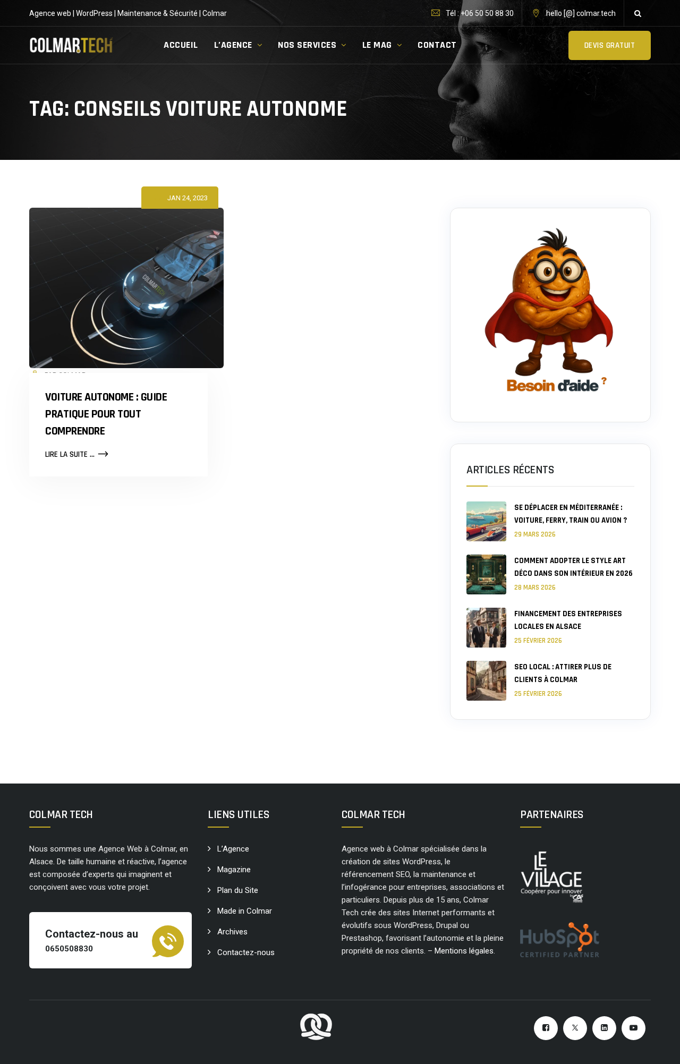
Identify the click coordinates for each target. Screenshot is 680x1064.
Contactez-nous (246, 952)
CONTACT (437, 45)
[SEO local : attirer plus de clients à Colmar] (486, 681)
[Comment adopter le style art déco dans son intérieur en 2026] (486, 574)
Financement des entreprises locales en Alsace (568, 620)
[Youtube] (633, 1028)
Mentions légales (464, 951)
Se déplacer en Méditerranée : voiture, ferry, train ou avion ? (570, 514)
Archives (232, 932)
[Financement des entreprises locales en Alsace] (486, 628)
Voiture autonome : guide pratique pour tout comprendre (106, 414)
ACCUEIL (181, 45)
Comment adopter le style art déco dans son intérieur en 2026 (573, 567)
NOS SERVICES (307, 45)
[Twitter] (575, 1028)
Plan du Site (237, 890)
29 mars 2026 (535, 534)
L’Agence (233, 849)
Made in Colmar (244, 911)
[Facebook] (546, 1028)
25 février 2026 (538, 640)
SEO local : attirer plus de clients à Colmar (562, 673)
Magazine (234, 869)
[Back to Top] (657, 1047)
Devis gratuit (609, 45)
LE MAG (377, 45)
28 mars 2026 (535, 587)
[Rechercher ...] (637, 13)
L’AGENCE (233, 45)
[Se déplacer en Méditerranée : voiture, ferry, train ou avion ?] (486, 521)
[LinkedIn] (604, 1028)
